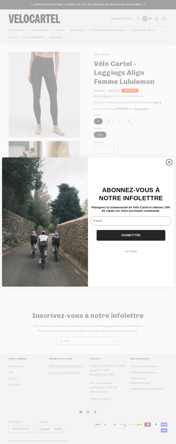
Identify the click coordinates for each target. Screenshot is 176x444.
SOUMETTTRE (131, 235)
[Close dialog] (169, 162)
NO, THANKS (131, 251)
